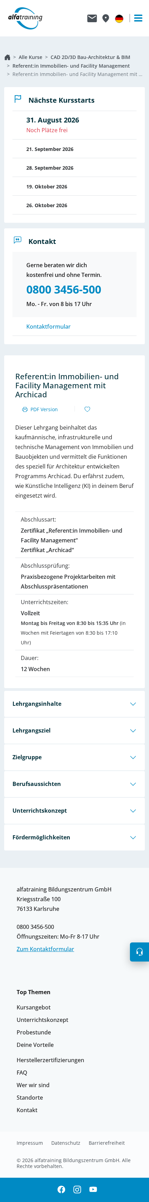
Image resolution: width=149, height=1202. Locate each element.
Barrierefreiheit (107, 1143)
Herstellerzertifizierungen (50, 1060)
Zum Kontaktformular (45, 949)
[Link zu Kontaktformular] (92, 18)
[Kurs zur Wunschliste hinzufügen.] (87, 409)
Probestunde (34, 1032)
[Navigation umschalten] (135, 18)
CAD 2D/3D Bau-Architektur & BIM (90, 57)
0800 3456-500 (35, 927)
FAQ (22, 1072)
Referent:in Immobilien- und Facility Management (71, 65)
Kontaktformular (48, 326)
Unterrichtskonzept (39, 810)
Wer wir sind (33, 1085)
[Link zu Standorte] (105, 18)
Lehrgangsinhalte (36, 704)
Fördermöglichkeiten (41, 837)
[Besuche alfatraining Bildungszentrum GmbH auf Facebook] (61, 1190)
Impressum (30, 1143)
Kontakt (27, 1110)
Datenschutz (65, 1143)
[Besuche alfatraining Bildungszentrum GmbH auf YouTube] (93, 1190)
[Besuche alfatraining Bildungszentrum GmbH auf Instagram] (77, 1190)
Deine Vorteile (35, 1045)
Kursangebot (34, 1007)
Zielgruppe (27, 757)
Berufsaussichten (36, 784)
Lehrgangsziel (31, 730)
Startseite (7, 57)
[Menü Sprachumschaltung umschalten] (119, 18)
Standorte (30, 1097)
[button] (139, 952)
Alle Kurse (30, 57)
